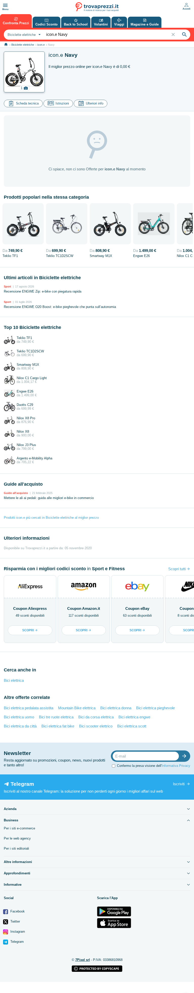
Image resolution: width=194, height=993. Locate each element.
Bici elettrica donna (115, 708)
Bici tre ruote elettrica (56, 717)
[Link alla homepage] (6, 44)
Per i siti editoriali (16, 848)
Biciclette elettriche (22, 44)
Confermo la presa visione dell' (153, 766)
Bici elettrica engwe (134, 717)
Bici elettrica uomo (19, 717)
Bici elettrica (14, 680)
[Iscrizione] (185, 756)
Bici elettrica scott (131, 726)
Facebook (17, 911)
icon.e (41, 44)
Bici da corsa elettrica (96, 717)
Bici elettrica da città (20, 726)
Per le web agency (17, 838)
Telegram (16, 942)
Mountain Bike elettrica (76, 708)
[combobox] (23, 35)
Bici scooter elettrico (95, 726)
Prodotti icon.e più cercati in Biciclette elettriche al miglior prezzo (51, 517)
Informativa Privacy (176, 766)
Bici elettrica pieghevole (155, 708)
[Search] (184, 35)
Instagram (17, 931)
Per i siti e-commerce (19, 828)
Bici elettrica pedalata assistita (28, 708)
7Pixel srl (82, 960)
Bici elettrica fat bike (57, 726)
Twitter (14, 921)
